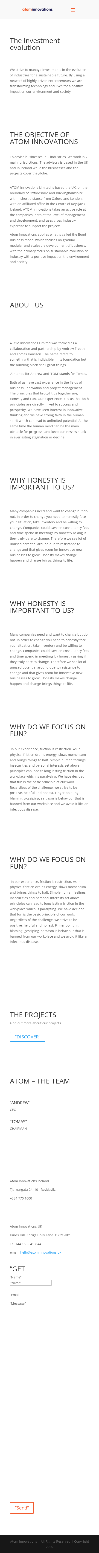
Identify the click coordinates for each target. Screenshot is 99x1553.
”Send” (22, 1508)
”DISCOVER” (27, 1037)
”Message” (18, 1303)
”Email (15, 1294)
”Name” (15, 1277)
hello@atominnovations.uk (40, 1252)
